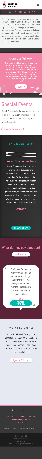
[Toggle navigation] (37, 4)
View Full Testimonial (21, 303)
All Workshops (21, 227)
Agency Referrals (21, 360)
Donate (21, 86)
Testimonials (21, 254)
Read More (21, 208)
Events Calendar (12, 129)
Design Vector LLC (27, 444)
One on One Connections (21, 161)
